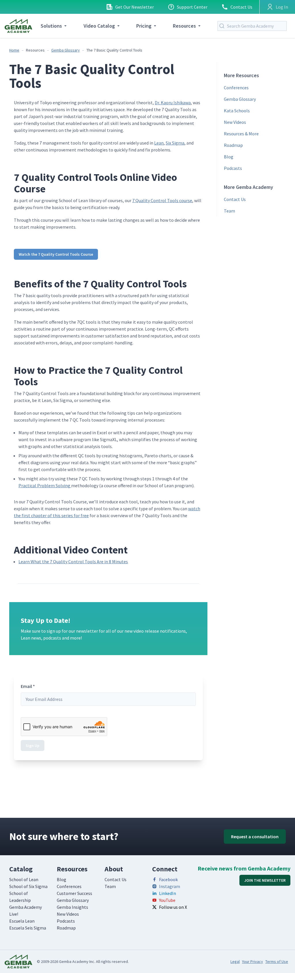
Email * (28, 686)
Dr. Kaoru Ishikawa (173, 102)
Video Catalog (99, 25)
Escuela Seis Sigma (27, 928)
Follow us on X (173, 907)
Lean (159, 143)
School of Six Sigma (28, 886)
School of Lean (23, 879)
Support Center (192, 7)
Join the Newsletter (264, 880)
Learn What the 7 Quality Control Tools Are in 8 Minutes (73, 561)
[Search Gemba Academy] (223, 26)
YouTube (167, 900)
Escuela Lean (22, 921)
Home (14, 50)
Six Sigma (175, 143)
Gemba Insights (72, 907)
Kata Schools (237, 110)
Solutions (51, 25)
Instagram (169, 886)
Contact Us (241, 7)
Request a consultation (255, 836)
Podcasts (233, 168)
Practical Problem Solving (44, 485)
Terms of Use (276, 961)
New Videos (235, 122)
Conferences (236, 87)
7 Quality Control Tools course (162, 200)
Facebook (168, 879)
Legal (235, 961)
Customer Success (74, 893)
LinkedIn (167, 893)
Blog (228, 157)
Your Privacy (252, 961)
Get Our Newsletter (134, 7)
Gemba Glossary (65, 50)
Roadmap (233, 145)
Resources (184, 25)
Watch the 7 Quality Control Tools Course (56, 254)
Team (229, 211)
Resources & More (241, 133)
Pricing (144, 25)
